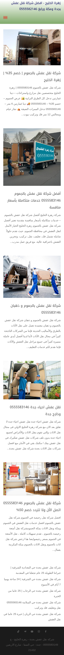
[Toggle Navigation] (5, 18)
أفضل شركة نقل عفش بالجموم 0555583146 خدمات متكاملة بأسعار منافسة (34, 200)
